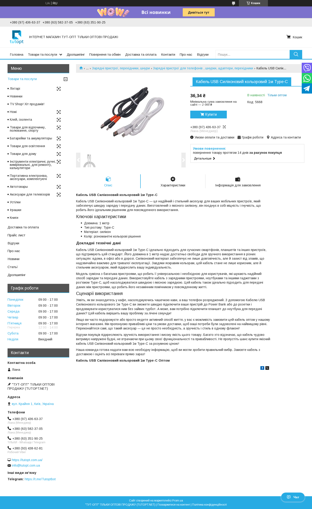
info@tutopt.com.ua (26, 465)
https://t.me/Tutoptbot (40, 479)
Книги (14, 217)
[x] (267, 369)
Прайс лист (16, 235)
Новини (13, 259)
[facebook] (262, 369)
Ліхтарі (15, 88)
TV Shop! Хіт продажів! (27, 104)
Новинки (16, 96)
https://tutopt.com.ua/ (27, 460)
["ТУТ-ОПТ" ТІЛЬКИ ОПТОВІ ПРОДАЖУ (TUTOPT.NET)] (17, 37)
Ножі (13, 112)
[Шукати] (296, 54)
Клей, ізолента (21, 119)
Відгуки (203, 54)
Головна (16, 54)
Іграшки (15, 210)
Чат (296, 497)
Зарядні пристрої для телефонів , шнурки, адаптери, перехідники (203, 68)
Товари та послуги (42, 54)
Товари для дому (23, 154)
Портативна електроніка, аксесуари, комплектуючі (29, 177)
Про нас (186, 54)
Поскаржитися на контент (173, 504)
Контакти (168, 54)
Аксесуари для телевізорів (30, 194)
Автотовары (19, 186)
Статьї (13, 267)
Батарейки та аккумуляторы (31, 138)
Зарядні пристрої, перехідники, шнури (121, 68)
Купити (211, 114)
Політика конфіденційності (209, 504)
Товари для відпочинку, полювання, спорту (28, 128)
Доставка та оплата (140, 54)
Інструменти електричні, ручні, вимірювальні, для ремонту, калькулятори (33, 165)
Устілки (15, 202)
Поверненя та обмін (105, 54)
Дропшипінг (76, 54)
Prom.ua (177, 500)
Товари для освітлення (27, 146)
